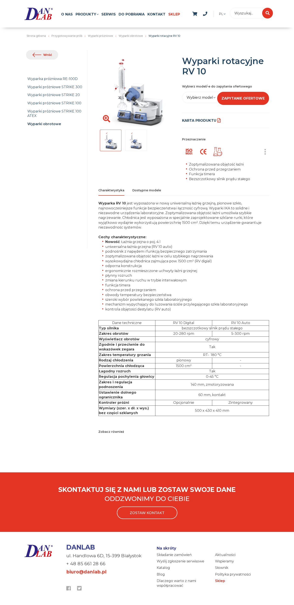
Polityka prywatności (233, 574)
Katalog (163, 568)
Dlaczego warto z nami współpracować (176, 583)
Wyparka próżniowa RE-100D (52, 79)
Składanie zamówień (174, 555)
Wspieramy (224, 561)
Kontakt (156, 14)
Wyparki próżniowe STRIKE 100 (54, 103)
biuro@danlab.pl (86, 571)
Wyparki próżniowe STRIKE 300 (54, 87)
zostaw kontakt (147, 513)
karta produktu (199, 120)
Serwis (108, 14)
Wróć (47, 55)
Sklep (174, 14)
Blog (161, 574)
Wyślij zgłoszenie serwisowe (180, 561)
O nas (67, 14)
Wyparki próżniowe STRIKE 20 (53, 95)
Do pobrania (132, 14)
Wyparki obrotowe (44, 124)
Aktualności (225, 555)
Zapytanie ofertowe (243, 98)
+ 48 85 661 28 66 (85, 563)
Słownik (221, 568)
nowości (215, 13)
